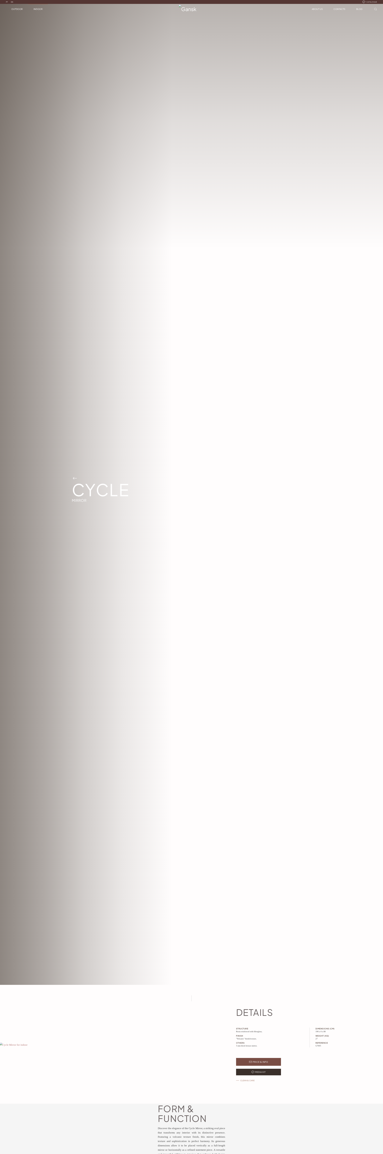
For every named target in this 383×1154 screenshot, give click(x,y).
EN (12, 2)
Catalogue (371, 2)
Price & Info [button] (260, 1062)
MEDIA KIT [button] (260, 1072)
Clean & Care (247, 1080)
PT (7, 2)
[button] (375, 9)
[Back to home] (191, 9)
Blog (359, 9)
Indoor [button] (38, 9)
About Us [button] (317, 9)
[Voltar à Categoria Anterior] (75, 478)
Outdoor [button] (17, 9)
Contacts (339, 9)
